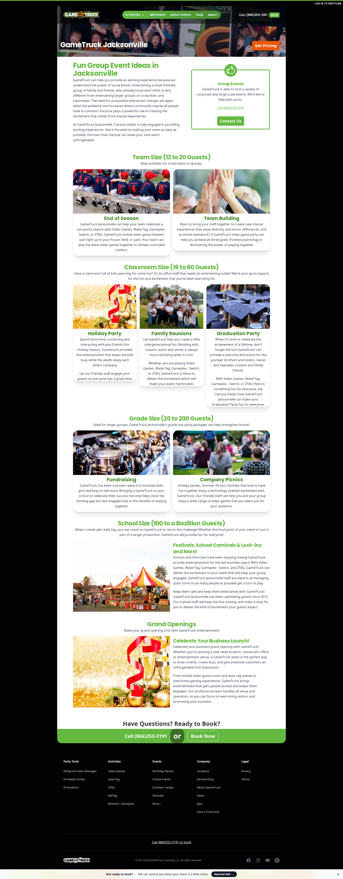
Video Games (116, 771)
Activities (132, 15)
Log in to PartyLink (328, 3)
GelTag (112, 795)
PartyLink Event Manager (80, 771)
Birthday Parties (163, 771)
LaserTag (114, 779)
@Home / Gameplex (121, 804)
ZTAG (111, 787)
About (213, 15)
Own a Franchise (208, 812)
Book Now (203, 736)
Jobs (199, 804)
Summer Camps (163, 787)
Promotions (71, 787)
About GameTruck (209, 787)
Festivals (158, 795)
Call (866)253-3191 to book (171, 842)
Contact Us (230, 121)
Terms (245, 779)
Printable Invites (74, 779)
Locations (203, 771)
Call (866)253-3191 (253, 15)
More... (157, 804)
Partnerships (205, 779)
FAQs (199, 15)
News (200, 795)
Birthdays (157, 15)
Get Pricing (266, 45)
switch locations (71, 51)
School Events (161, 779)
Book (274, 15)
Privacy (246, 771)
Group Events (180, 15)
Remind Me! (224, 874)
